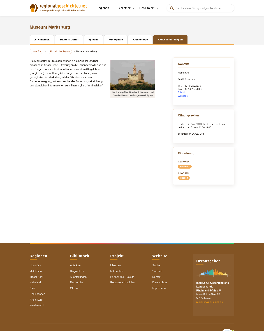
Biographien (77, 271)
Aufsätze (75, 265)
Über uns (115, 265)
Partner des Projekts (122, 276)
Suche (156, 265)
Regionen (103, 8)
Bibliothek (124, 8)
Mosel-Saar (36, 276)
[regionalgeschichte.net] (58, 7)
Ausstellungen (78, 276)
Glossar (74, 288)
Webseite (183, 96)
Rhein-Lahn (36, 299)
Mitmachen (116, 271)
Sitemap (157, 271)
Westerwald (36, 305)
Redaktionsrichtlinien (122, 282)
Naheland (35, 282)
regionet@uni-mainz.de (209, 301)
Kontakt (156, 276)
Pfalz (33, 288)
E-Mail (181, 92)
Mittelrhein (36, 271)
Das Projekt (147, 8)
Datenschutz (159, 282)
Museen (184, 178)
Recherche (76, 282)
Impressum (159, 288)
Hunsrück (185, 166)
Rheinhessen (37, 293)
